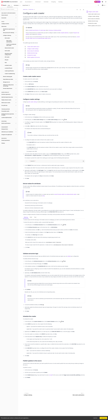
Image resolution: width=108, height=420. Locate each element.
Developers (16, 5)
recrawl (50, 375)
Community (37, 1)
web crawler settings (32, 101)
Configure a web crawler (93, 11)
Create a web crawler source (94, 14)
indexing (39, 34)
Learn (21, 1)
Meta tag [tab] (26, 217)
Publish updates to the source (94, 25)
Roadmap (60, 1)
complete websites (64, 32)
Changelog (53, 1)
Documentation (28, 1)
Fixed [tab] (35, 217)
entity (43, 195)
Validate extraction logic (93, 21)
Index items (31, 9)
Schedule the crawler (92, 23)
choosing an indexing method (54, 30)
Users (9, 5)
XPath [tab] (31, 217)
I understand (103, 418)
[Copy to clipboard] (83, 161)
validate (69, 256)
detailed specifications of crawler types (37, 30)
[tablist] (54, 217)
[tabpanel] (54, 234)
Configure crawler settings (93, 16)
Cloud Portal (25, 5)
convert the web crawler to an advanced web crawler (65, 194)
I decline (95, 418)
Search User (25, 9)
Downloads (46, 1)
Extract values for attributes (94, 18)
